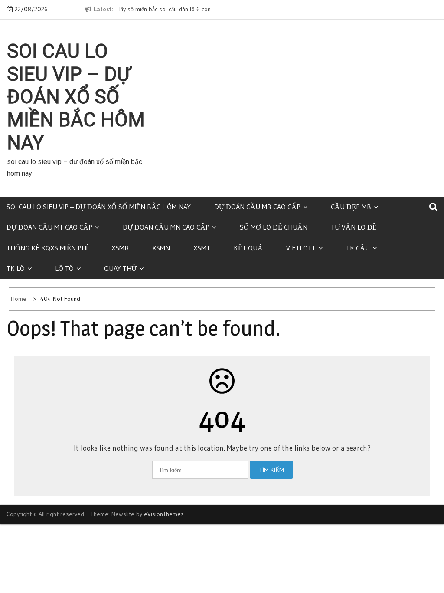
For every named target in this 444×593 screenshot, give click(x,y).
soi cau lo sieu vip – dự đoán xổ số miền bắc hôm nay (76, 97)
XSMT (201, 248)
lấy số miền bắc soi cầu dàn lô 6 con (165, 9)
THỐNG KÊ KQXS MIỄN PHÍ (47, 248)
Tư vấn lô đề (354, 227)
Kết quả (248, 248)
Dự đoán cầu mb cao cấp (257, 206)
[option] (185, 9)
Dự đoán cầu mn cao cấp (166, 227)
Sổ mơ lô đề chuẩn (273, 227)
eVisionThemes (164, 514)
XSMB (120, 248)
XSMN (161, 248)
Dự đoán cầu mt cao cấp (49, 227)
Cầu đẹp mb (351, 206)
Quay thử (120, 268)
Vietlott (301, 248)
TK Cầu (358, 248)
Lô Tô (64, 268)
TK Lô (16, 268)
